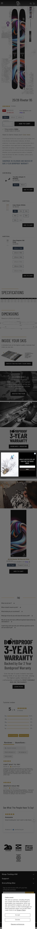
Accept (17, 915)
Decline (17, 919)
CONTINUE (27, 469)
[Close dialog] (35, 453)
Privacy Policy (21, 910)
